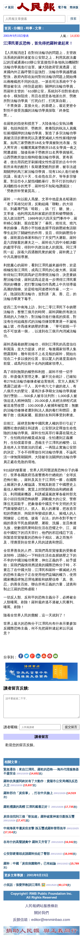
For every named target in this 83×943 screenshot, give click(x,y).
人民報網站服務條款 (41, 906)
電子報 (62, 7)
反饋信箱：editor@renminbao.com (41, 920)
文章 (38, 28)
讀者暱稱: (10, 727)
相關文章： (12, 762)
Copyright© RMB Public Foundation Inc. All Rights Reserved (41, 895)
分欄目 (18, 28)
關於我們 (41, 913)
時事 (29, 28)
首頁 (7, 28)
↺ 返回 (9, 7)
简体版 (74, 7)
